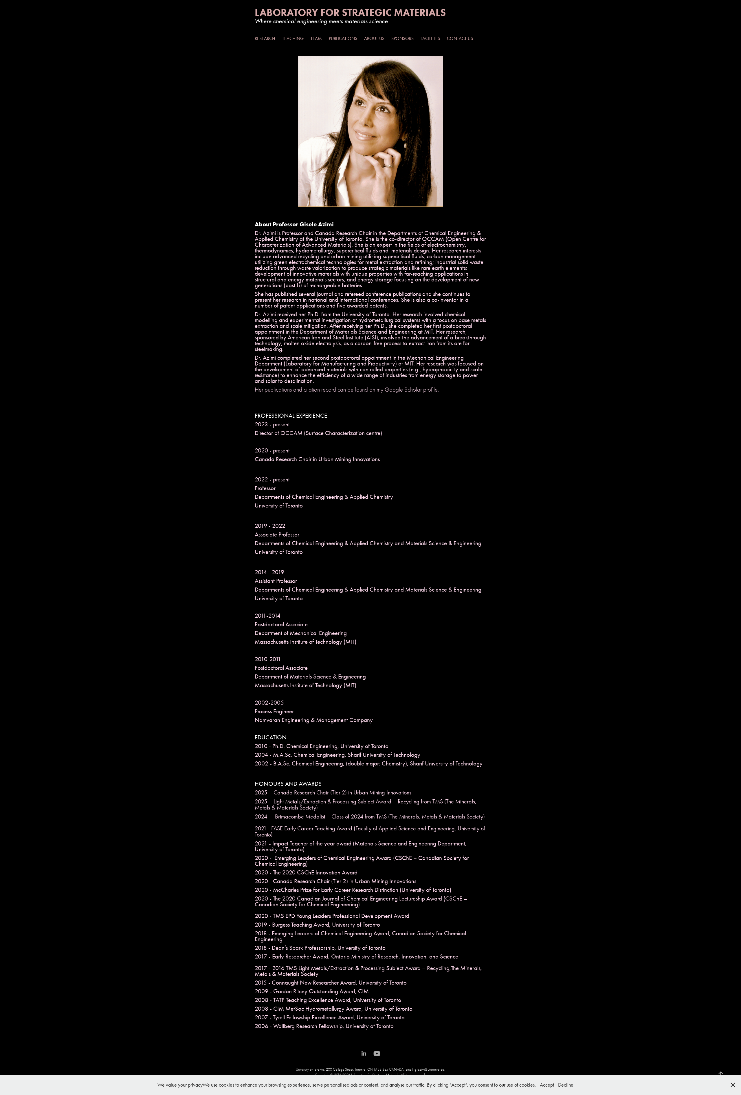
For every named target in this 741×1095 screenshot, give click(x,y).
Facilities (430, 38)
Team (316, 38)
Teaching (293, 38)
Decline (565, 1085)
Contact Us (460, 38)
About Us (374, 38)
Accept (547, 1085)
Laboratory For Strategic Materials (350, 12)
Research (265, 38)
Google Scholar (403, 389)
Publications (343, 38)
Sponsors (402, 38)
